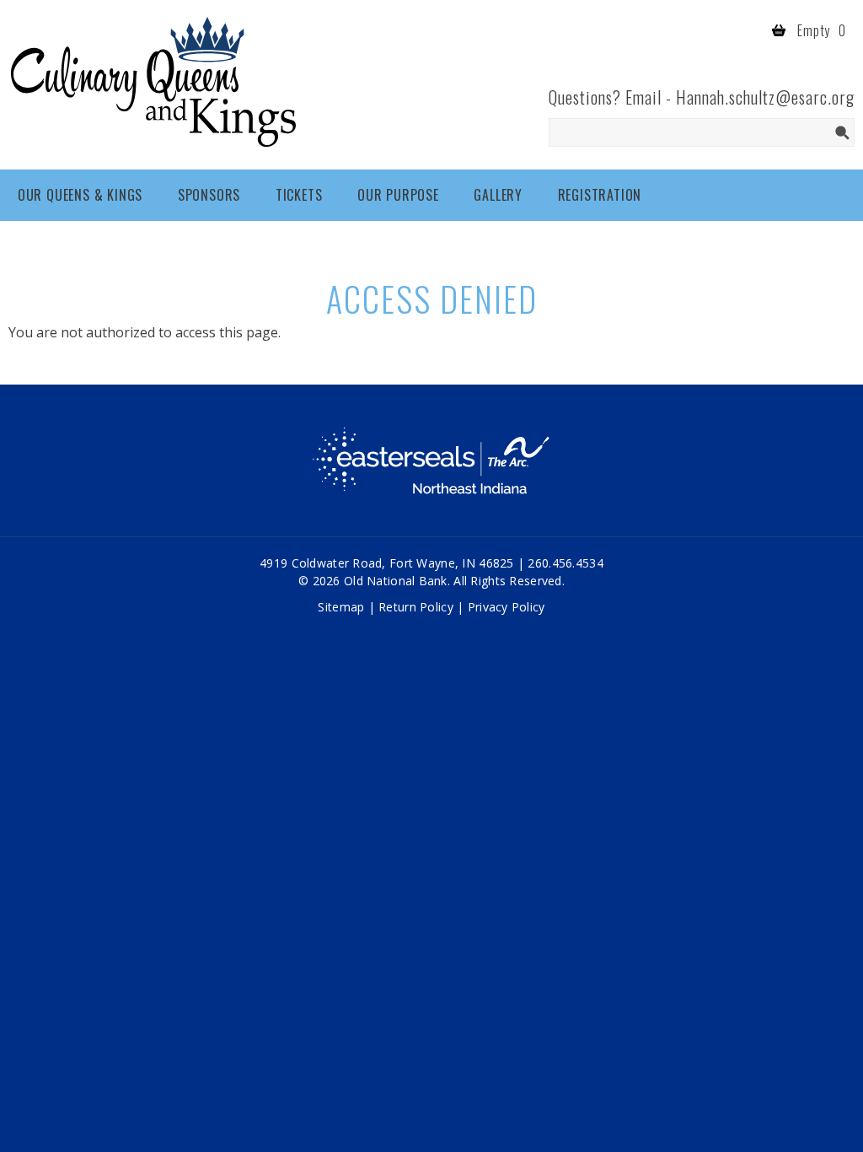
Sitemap (341, 607)
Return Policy (415, 607)
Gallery (498, 195)
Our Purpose (398, 195)
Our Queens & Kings (80, 195)
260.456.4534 (565, 563)
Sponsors (209, 195)
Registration (600, 195)
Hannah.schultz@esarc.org (765, 97)
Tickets (299, 195)
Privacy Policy (506, 607)
